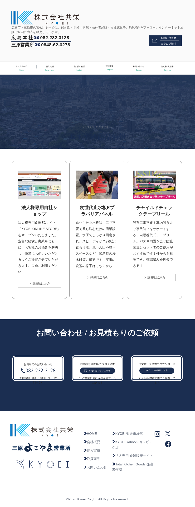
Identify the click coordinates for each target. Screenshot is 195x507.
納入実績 (93, 450)
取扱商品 (93, 459)
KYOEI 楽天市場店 (129, 433)
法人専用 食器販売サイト (134, 456)
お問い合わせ (97, 467)
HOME (92, 433)
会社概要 (93, 442)
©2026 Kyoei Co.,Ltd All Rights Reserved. (97, 499)
